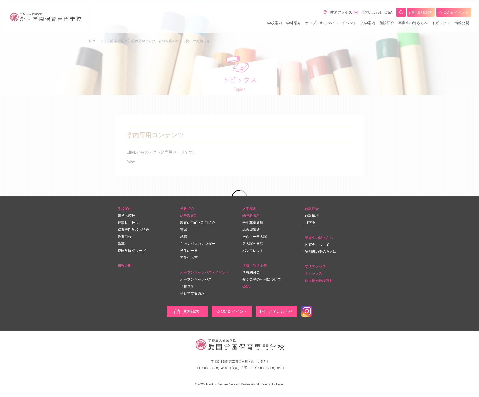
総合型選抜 (251, 229)
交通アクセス (341, 12)
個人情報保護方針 (319, 280)
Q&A (388, 12)
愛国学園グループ (132, 250)
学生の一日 (189, 250)
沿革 (121, 243)
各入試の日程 (252, 243)
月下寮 (310, 222)
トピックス (441, 22)
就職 (183, 236)
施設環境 (312, 215)
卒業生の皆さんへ (413, 22)
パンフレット (252, 250)
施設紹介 (387, 22)
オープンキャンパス (196, 279)
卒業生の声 (189, 257)
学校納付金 (251, 272)
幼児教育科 (189, 215)
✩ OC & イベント (454, 12)
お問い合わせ (372, 12)
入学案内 (368, 22)
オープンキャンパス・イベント (331, 22)
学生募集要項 (252, 222)
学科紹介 (293, 22)
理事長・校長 (128, 222)
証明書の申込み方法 (320, 251)
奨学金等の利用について (261, 279)
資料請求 (424, 12)
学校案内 (274, 22)
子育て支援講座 (192, 293)
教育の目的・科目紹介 (197, 222)
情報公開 (462, 22)
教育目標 (125, 236)
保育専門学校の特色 (133, 229)
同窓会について (317, 244)
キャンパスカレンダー (197, 243)
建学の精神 (126, 215)
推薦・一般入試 (254, 236)
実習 (183, 229)
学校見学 (187, 286)
